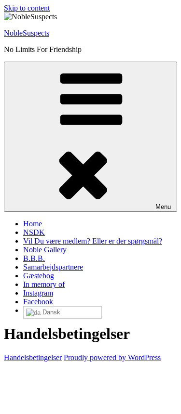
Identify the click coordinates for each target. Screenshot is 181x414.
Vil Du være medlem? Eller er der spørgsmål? (92, 241)
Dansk (50, 312)
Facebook (38, 302)
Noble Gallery (45, 250)
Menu (163, 206)
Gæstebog (38, 276)
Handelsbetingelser (33, 357)
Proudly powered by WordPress (112, 357)
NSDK (34, 232)
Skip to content (27, 8)
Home (32, 224)
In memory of (44, 284)
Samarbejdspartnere (53, 267)
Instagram (38, 293)
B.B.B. (34, 258)
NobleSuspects (26, 33)
